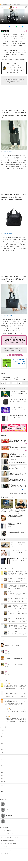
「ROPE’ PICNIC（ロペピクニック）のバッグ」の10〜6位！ (14, 341)
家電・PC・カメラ (5, 781)
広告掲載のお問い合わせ (6, 850)
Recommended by (18, 489)
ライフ (2, 756)
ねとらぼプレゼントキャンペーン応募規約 (9, 837)
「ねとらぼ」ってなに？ (6, 830)
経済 (2, 791)
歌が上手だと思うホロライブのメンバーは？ (14, 651)
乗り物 (2, 759)
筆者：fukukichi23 (11, 63)
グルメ (2, 736)
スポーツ (2, 743)
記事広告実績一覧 (4, 853)
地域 (2, 778)
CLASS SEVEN (9, 815)
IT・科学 (2, 730)
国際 (2, 775)
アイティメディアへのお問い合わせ (8, 843)
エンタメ (2, 733)
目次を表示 (23, 31)
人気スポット (3, 762)
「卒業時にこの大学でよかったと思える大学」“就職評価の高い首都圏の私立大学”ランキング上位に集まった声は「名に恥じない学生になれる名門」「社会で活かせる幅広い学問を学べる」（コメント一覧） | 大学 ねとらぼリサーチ (15, 696)
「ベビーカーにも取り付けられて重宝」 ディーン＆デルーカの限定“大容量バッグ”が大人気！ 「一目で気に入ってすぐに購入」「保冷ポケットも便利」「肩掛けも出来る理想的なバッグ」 (17, 601)
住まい (2, 765)
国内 (2, 772)
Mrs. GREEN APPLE (10, 804)
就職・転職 (3, 785)
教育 (2, 788)
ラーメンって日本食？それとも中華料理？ (14, 658)
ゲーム (2, 740)
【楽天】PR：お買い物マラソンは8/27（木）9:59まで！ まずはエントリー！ (18, 361)
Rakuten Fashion (8, 151)
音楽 (2, 794)
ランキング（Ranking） (7, 379)
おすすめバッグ (16, 377)
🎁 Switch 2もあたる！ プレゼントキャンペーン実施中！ (10, 4)
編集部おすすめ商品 (20, 379)
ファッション (3, 749)
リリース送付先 (4, 846)
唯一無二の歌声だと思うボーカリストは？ (14, 672)
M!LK (7, 809)
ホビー (2, 752)
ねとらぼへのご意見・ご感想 (7, 833)
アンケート (2, 640)
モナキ (7, 821)
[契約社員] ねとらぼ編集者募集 (7, 840)
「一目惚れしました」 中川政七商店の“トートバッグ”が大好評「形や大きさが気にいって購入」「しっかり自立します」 (17, 587)
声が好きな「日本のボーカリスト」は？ (13, 645)
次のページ (18, 355)
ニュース (2, 746)
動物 (2, 768)
